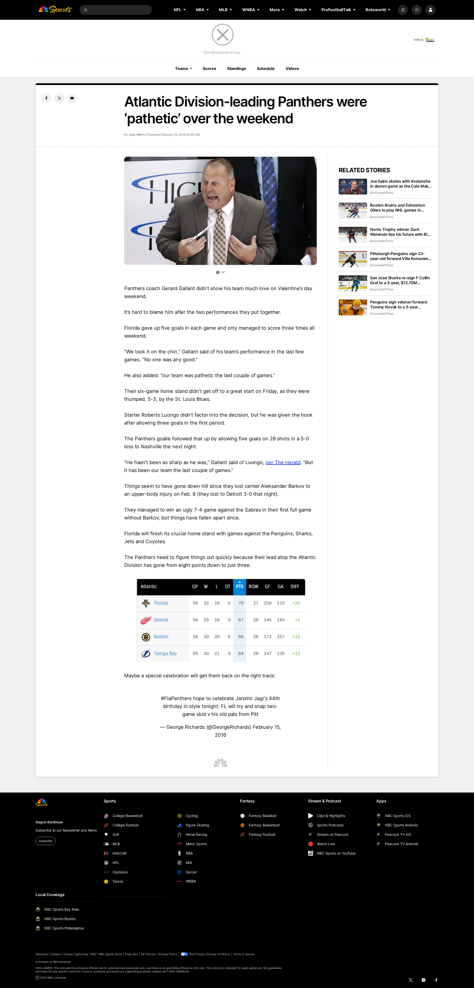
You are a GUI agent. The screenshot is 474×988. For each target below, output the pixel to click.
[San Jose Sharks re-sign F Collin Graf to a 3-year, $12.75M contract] (353, 283)
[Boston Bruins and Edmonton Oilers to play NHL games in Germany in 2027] (353, 211)
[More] (403, 10)
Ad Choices (148, 954)
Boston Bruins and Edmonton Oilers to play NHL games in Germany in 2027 (397, 208)
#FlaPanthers (176, 698)
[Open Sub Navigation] (184, 9)
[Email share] (72, 98)
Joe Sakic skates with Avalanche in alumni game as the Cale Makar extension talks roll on (401, 184)
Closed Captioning (76, 954)
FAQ (93, 954)
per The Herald (283, 462)
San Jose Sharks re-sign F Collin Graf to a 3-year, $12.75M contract (400, 280)
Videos (292, 68)
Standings (236, 68)
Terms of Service (244, 954)
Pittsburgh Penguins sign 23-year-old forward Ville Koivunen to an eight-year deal (399, 256)
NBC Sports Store (110, 954)
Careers (56, 954)
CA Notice (223, 954)
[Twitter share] (59, 98)
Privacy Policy (168, 954)
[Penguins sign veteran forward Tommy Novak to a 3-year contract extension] (353, 308)
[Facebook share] (46, 98)
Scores (209, 68)
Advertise (42, 954)
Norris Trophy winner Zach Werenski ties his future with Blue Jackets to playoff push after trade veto (401, 232)
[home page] (55, 10)
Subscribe (45, 841)
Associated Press (382, 192)
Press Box (131, 954)
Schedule (266, 68)
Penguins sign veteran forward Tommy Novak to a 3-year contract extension (398, 304)
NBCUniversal (62, 962)
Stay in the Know (49, 822)
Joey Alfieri (136, 134)
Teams (181, 68)
